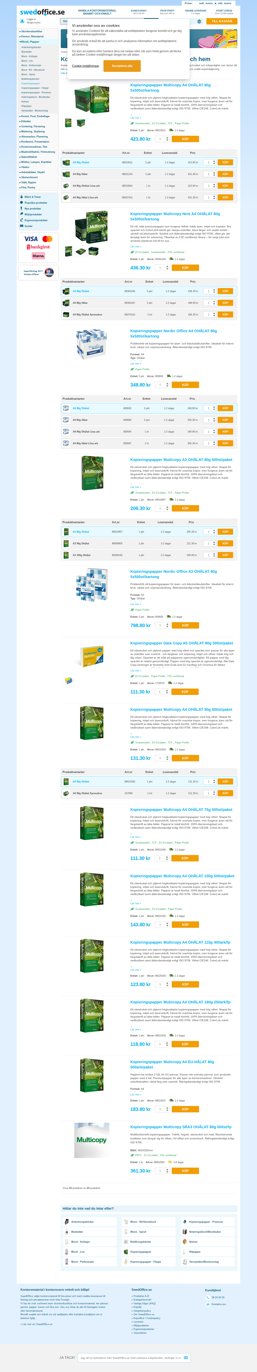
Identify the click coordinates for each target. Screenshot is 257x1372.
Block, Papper (29, 41)
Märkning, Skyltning (32, 131)
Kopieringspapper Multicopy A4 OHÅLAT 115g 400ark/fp (180, 942)
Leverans (139, 1321)
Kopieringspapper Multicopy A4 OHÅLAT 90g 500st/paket (181, 709)
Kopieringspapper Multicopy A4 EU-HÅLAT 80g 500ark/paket (172, 1064)
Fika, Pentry (27, 187)
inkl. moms (224, 3)
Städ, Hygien (28, 182)
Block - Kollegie (29, 56)
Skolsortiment (29, 177)
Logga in (31, 19)
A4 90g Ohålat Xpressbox (87, 793)
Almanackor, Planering (34, 136)
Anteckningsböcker (31, 47)
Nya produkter (33, 208)
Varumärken (140, 1332)
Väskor (24, 167)
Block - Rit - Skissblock (33, 70)
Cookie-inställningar (85, 65)
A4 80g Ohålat (81, 162)
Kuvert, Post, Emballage (34, 116)
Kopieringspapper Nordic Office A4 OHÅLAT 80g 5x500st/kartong (173, 333)
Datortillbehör (28, 157)
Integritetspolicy (142, 1310)
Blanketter (26, 52)
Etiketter (25, 121)
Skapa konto (33, 22)
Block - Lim (27, 61)
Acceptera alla (122, 65)
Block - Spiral (28, 74)
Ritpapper (26, 106)
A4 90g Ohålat (81, 781)
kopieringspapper (188, 97)
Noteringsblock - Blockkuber (35, 97)
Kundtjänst (139, 12)
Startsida (66, 52)
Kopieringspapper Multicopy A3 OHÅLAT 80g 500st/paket (181, 460)
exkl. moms (206, 3)
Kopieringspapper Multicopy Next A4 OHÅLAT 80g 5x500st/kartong (175, 216)
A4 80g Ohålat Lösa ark (86, 185)
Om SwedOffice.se (144, 1314)
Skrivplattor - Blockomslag (34, 110)
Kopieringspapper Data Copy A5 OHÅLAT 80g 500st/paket (181, 643)
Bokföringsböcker (30, 79)
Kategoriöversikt (142, 1299)
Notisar (25, 101)
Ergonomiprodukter (36, 220)
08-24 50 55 (218, 1297)
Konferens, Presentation (34, 141)
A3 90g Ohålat (81, 543)
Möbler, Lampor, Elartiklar (36, 162)
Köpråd (137, 1307)
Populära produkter (36, 202)
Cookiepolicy (153, 1318)
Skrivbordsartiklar (31, 31)
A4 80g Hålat (80, 174)
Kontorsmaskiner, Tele (33, 146)
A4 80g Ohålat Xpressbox (87, 314)
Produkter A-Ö (141, 1296)
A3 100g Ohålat (81, 555)
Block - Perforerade (31, 65)
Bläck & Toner (33, 197)
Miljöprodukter (33, 214)
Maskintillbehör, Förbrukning (37, 151)
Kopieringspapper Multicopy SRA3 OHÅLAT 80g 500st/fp (180, 1127)
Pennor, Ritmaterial (32, 36)
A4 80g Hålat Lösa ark (85, 197)
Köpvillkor (139, 1318)
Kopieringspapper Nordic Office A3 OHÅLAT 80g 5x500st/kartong (173, 574)
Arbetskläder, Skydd (32, 172)
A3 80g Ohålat (81, 531)
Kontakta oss (219, 1304)
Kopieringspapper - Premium (36, 92)
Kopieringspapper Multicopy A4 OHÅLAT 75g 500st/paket (181, 810)
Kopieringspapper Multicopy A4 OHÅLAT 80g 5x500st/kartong (170, 87)
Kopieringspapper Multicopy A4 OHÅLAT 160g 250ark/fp (180, 1002)
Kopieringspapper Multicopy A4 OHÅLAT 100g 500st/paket (182, 876)
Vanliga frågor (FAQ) (145, 1303)
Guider (29, 226)
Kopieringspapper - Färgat (34, 88)
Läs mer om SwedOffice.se (37, 1324)
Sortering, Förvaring (32, 126)
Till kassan (222, 21)
